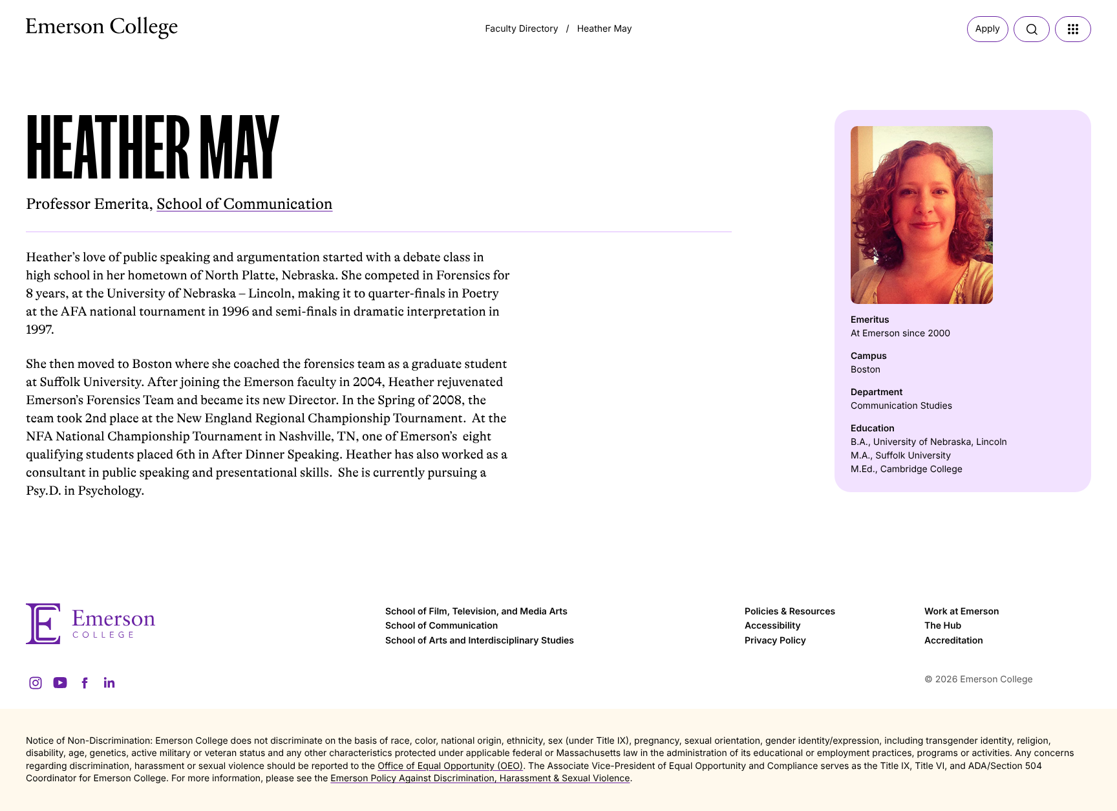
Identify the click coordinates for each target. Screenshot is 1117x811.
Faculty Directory (521, 28)
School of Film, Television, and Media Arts (476, 611)
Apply (987, 28)
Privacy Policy (775, 640)
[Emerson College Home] (77, 24)
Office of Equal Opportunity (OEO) (450, 766)
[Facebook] (84, 683)
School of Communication (244, 204)
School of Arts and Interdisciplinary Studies (479, 640)
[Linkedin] (109, 683)
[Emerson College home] (199, 623)
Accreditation (953, 640)
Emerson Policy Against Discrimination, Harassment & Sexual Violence (480, 778)
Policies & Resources (790, 611)
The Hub (942, 625)
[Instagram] (35, 683)
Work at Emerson (961, 611)
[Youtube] (60, 683)
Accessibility (773, 625)
